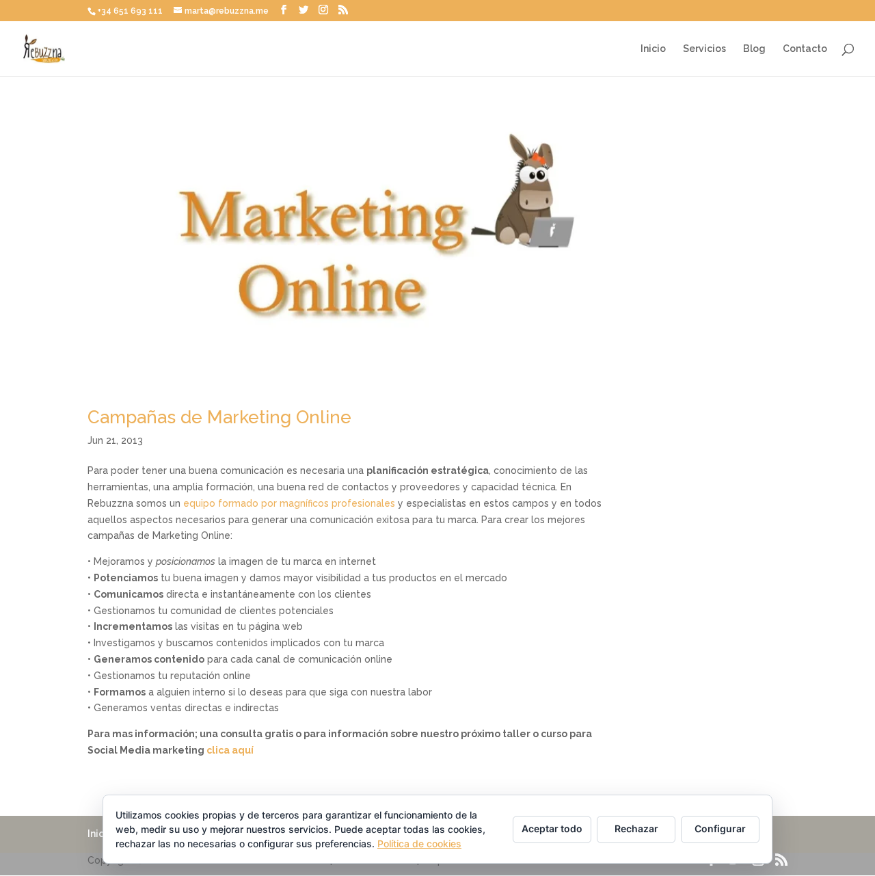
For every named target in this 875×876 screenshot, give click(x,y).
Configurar (720, 828)
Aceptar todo (552, 828)
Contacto (805, 49)
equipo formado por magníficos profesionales (290, 503)
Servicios (704, 49)
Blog (754, 49)
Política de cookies (419, 843)
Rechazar (636, 828)
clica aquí (230, 750)
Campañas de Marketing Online (219, 417)
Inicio (653, 49)
